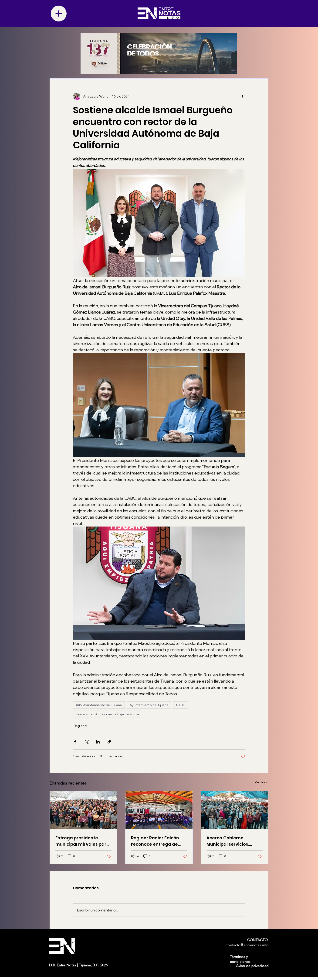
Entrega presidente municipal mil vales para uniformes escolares (82, 841)
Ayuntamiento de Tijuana (149, 705)
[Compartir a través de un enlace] (109, 742)
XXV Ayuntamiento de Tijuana (99, 705)
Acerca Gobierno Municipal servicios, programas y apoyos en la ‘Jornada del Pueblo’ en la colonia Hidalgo (232, 841)
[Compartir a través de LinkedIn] (98, 742)
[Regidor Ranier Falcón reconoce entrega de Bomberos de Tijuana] (159, 810)
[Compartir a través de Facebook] (75, 742)
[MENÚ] (59, 13)
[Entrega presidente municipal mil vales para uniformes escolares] (83, 810)
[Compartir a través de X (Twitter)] (86, 742)
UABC (180, 705)
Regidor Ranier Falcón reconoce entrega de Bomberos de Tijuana (155, 841)
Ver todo (261, 782)
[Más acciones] (242, 96)
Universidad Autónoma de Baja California (107, 714)
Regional (80, 726)
